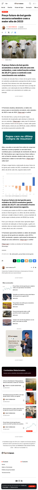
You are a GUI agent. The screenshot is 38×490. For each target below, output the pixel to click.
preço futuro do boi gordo (26, 254)
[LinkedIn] (35, 267)
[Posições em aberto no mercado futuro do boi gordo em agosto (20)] (7, 297)
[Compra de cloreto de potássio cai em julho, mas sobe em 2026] (7, 322)
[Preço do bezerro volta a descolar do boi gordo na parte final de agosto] (31, 412)
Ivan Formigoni (13, 27)
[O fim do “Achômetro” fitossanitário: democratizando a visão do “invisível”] (31, 384)
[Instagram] (19, 480)
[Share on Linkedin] (22, 260)
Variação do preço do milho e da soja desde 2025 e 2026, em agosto (13, 395)
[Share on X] (8, 32)
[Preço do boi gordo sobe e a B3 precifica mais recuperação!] (7, 314)
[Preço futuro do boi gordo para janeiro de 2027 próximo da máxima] (31, 426)
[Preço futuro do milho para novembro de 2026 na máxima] (7, 305)
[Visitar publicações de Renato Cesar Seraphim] (4, 385)
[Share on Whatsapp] (18, 260)
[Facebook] (33, 267)
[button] (32, 486)
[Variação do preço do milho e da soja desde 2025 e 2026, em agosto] (31, 398)
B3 (10, 254)
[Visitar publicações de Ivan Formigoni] (3, 28)
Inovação (29, 389)
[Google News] (16, 480)
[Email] (26, 260)
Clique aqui (21, 112)
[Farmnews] (19, 4)
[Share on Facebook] (5, 32)
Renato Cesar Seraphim (13, 385)
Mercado (4, 11)
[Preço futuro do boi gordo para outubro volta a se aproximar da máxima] (7, 288)
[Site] (31, 267)
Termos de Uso (14, 487)
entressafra (15, 254)
